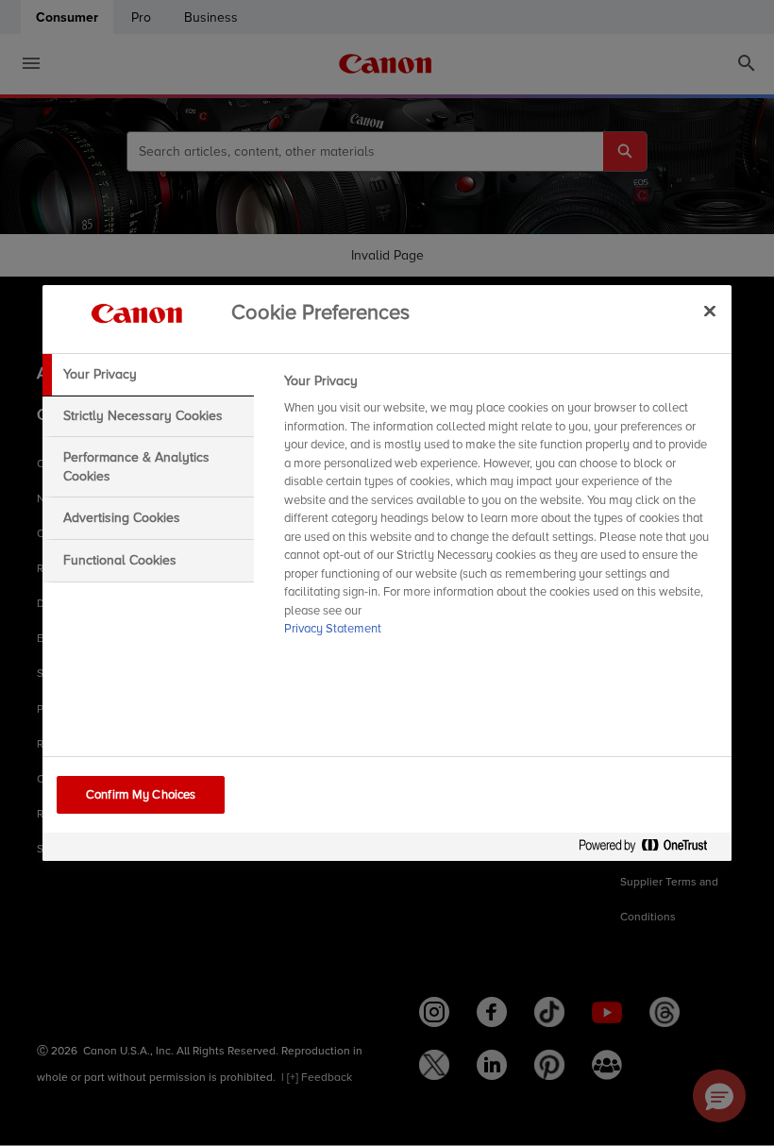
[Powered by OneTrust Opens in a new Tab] (650, 849)
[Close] (710, 310)
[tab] (148, 375)
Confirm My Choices (140, 794)
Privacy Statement (332, 628)
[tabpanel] (500, 511)
